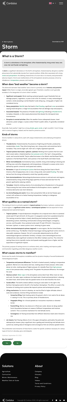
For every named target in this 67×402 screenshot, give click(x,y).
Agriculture (6, 371)
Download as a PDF (58, 41)
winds (4, 75)
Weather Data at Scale (10, 380)
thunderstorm (57, 112)
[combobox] (52, 3)
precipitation (13, 75)
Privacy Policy (40, 386)
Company (38, 371)
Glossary (38, 374)
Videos (37, 380)
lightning (41, 112)
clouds (18, 146)
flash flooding (40, 106)
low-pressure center (37, 154)
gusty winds (38, 128)
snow (53, 106)
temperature (15, 80)
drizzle (32, 128)
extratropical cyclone (27, 169)
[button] (61, 3)
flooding (53, 172)
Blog (36, 377)
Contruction (6, 374)
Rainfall (22, 106)
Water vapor (21, 275)
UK (53, 3)
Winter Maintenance (9, 377)
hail (29, 108)
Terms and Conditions (43, 383)
